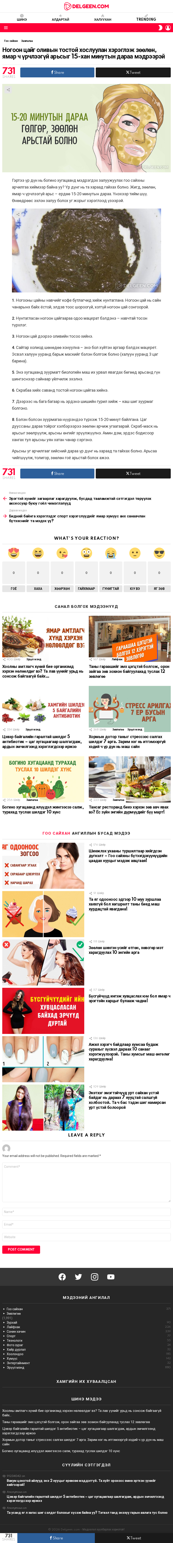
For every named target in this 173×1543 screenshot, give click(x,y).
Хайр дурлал (89, 1349)
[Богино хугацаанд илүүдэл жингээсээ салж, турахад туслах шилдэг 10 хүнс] (43, 779)
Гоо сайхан (57, 833)
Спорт (89, 1336)
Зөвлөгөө (118, 729)
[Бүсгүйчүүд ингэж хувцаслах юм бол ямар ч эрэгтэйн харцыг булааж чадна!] (43, 1011)
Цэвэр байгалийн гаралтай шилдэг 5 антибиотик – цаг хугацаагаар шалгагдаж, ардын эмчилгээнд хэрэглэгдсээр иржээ (42, 742)
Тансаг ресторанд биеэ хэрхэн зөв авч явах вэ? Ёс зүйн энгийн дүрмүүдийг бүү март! (128, 810)
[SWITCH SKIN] (160, 27)
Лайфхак (117, 659)
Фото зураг (89, 1345)
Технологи (89, 1340)
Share (8, 89)
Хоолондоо (89, 1354)
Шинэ (22, 20)
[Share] (86, 250)
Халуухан (102, 20)
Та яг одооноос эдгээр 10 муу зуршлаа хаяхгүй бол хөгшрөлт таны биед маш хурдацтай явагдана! (125, 904)
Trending (146, 20)
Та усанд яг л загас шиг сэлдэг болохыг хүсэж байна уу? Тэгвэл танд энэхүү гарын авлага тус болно (87, 1513)
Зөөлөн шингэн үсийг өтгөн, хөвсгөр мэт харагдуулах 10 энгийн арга (126, 950)
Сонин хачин (89, 1331)
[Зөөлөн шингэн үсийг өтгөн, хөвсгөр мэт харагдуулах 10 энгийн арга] (43, 962)
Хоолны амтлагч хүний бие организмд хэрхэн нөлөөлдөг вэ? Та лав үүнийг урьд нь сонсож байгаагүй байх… (42, 672)
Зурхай (89, 1322)
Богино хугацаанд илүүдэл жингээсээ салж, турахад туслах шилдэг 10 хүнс (43, 810)
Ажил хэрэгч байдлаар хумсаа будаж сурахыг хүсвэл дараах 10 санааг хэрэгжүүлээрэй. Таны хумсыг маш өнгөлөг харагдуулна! (129, 1052)
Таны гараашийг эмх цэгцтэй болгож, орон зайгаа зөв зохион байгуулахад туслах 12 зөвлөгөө (129, 672)
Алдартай (60, 20)
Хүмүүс (89, 1358)
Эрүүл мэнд (34, 659)
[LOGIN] (168, 27)
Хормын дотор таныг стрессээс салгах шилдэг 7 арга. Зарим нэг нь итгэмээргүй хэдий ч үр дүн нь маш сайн (127, 742)
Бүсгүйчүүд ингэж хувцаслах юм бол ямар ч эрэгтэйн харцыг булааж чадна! (129, 999)
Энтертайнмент (89, 1363)
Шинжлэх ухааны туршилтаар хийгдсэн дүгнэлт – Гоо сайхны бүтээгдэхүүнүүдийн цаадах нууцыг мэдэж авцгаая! (128, 856)
